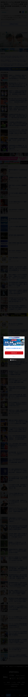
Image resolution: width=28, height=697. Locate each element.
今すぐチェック (14, 353)
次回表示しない (14, 360)
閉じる (14, 356)
